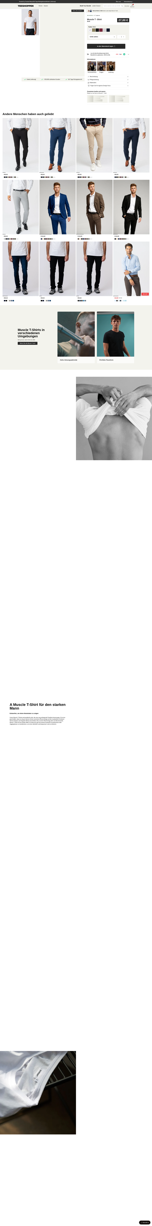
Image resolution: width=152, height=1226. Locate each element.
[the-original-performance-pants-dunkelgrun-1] (15, 177)
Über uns (118, 1)
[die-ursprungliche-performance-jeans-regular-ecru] (8, 300)
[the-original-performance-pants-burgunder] (10, 177)
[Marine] (108, 30)
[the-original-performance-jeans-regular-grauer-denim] (10, 300)
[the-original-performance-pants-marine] (6, 177)
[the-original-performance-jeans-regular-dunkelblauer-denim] (4, 300)
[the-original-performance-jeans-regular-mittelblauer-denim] (13, 300)
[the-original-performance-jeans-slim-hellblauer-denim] (83, 300)
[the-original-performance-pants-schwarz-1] (4, 177)
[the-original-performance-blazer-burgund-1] (47, 239)
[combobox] (112, 5)
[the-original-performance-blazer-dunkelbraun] (48, 239)
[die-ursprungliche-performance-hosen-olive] (8, 177)
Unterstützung (128, 1)
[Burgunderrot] (101, 30)
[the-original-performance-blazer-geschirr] (43, 239)
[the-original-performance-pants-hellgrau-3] (13, 177)
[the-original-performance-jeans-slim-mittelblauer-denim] (85, 300)
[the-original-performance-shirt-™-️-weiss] (122, 300)
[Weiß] (90, 30)
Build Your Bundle (85, 6)
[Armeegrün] (93, 30)
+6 (16, 177)
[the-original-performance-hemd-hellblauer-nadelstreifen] (124, 300)
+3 (53, 239)
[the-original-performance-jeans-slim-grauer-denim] (82, 300)
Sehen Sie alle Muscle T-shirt (27, 343)
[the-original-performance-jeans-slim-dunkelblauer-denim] (80, 300)
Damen (46, 6)
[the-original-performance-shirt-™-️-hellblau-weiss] (126, 300)
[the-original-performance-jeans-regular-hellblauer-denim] (11, 300)
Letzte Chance (96, 6)
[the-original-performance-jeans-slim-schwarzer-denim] (78, 300)
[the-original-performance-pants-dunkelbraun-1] (11, 177)
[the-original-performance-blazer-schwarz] (45, 239)
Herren (41, 6)
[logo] (26, 6)
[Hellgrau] (104, 30)
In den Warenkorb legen (105, 46)
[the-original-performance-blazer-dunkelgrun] (50, 239)
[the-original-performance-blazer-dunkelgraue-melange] (52, 239)
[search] (122, 5)
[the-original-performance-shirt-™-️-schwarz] (117, 300)
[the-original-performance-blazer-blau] (41, 239)
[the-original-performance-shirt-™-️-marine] (120, 300)
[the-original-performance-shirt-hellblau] (115, 300)
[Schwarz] (97, 30)
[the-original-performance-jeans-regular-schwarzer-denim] (6, 300)
